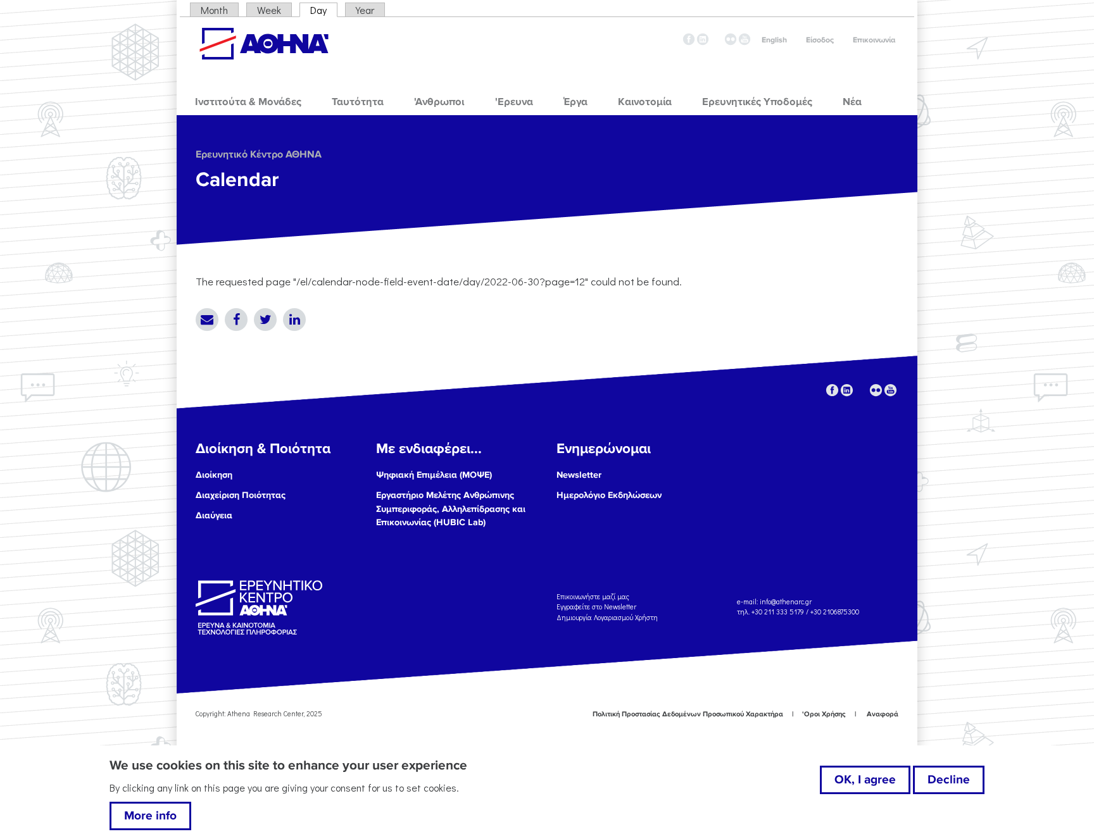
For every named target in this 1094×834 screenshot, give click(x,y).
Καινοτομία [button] (645, 102)
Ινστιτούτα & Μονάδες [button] (248, 102)
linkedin (702, 39)
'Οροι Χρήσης (824, 714)
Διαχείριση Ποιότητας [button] (241, 495)
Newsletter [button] (578, 475)
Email (207, 319)
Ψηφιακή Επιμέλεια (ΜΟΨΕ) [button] (434, 475)
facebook (688, 39)
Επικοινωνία (874, 40)
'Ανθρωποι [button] (439, 102)
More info (150, 815)
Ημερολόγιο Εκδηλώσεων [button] (609, 495)
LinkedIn (294, 319)
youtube (744, 39)
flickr (730, 39)
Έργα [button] (575, 102)
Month (214, 9)
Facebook (236, 319)
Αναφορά (882, 714)
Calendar (237, 180)
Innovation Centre (264, 43)
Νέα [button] (852, 102)
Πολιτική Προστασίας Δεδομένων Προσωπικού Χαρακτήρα (688, 714)
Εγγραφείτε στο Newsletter (597, 606)
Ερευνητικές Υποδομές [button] (757, 102)
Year (365, 9)
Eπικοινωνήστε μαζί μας (592, 596)
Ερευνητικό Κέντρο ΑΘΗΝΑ (259, 154)
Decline (948, 779)
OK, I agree (865, 779)
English (774, 40)
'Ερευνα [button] (514, 102)
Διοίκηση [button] (214, 475)
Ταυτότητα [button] (358, 102)
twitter (716, 39)
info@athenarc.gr (786, 601)
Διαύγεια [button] (214, 515)
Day (323, 9)
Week (269, 9)
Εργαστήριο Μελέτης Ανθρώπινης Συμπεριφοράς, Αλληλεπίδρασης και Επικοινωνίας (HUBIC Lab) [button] (450, 509)
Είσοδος (820, 40)
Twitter (265, 319)
